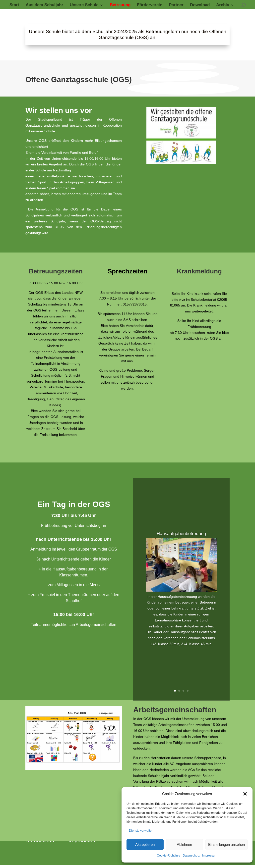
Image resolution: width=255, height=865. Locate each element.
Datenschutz (191, 855)
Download (200, 5)
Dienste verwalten (141, 830)
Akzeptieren (145, 844)
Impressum (209, 855)
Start (14, 5)
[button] (245, 793)
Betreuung (120, 5)
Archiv (222, 5)
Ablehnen (184, 844)
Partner (176, 5)
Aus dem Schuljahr (44, 5)
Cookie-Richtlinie (168, 855)
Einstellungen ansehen (226, 844)
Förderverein (149, 5)
